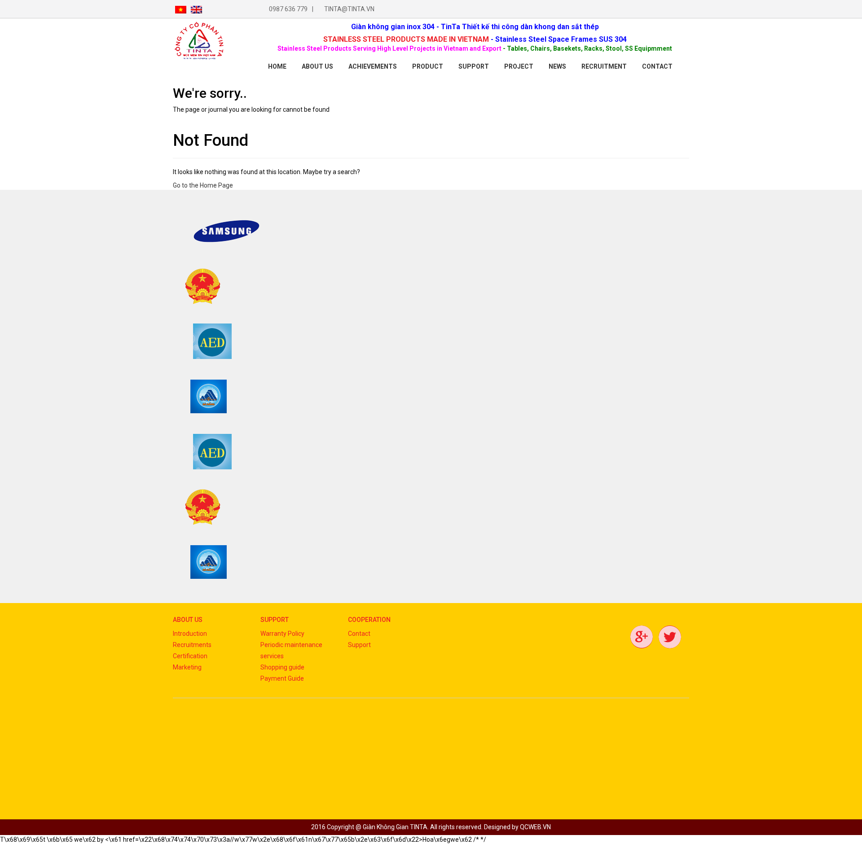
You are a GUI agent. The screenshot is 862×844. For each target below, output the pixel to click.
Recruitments (192, 644)
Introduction (190, 633)
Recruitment (604, 66)
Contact (359, 633)
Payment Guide (282, 678)
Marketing (187, 667)
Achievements (372, 66)
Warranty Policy (282, 633)
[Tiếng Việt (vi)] (180, 9)
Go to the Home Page (203, 185)
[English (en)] (196, 9)
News (557, 66)
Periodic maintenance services (291, 650)
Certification (190, 656)
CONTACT (657, 66)
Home (277, 66)
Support (473, 66)
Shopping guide (282, 667)
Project (518, 66)
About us (317, 66)
